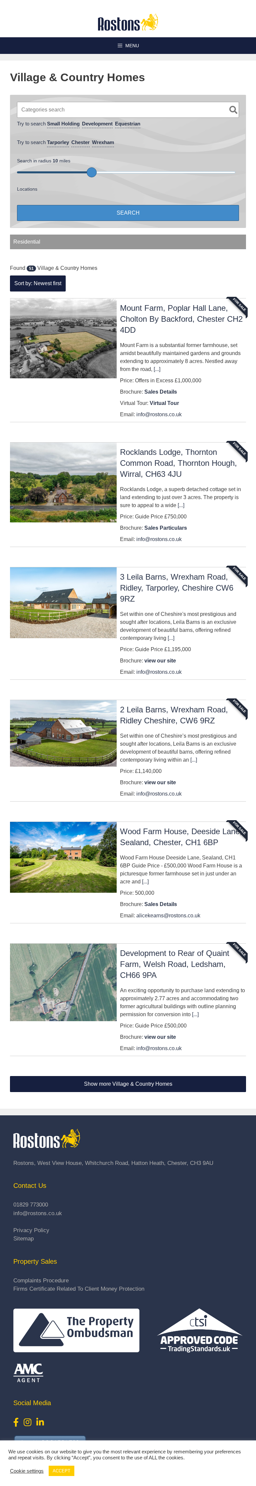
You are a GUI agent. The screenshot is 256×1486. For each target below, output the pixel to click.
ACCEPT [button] (61, 1470)
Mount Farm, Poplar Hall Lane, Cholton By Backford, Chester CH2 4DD (181, 318)
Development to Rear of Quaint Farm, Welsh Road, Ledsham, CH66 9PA (174, 964)
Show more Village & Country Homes (128, 1084)
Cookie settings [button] (27, 1471)
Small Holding (63, 123)
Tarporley (58, 142)
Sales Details (160, 392)
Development (97, 123)
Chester (80, 142)
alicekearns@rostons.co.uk (168, 915)
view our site (160, 660)
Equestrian (127, 123)
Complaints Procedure (41, 1280)
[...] (157, 369)
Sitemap (23, 1238)
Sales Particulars (165, 528)
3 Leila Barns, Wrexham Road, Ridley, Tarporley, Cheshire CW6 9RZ (176, 587)
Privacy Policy (31, 1230)
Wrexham (103, 142)
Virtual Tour (164, 403)
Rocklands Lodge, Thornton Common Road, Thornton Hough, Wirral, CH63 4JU (178, 463)
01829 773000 (30, 1205)
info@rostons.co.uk (159, 414)
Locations (27, 189)
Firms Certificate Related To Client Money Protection (78, 1289)
